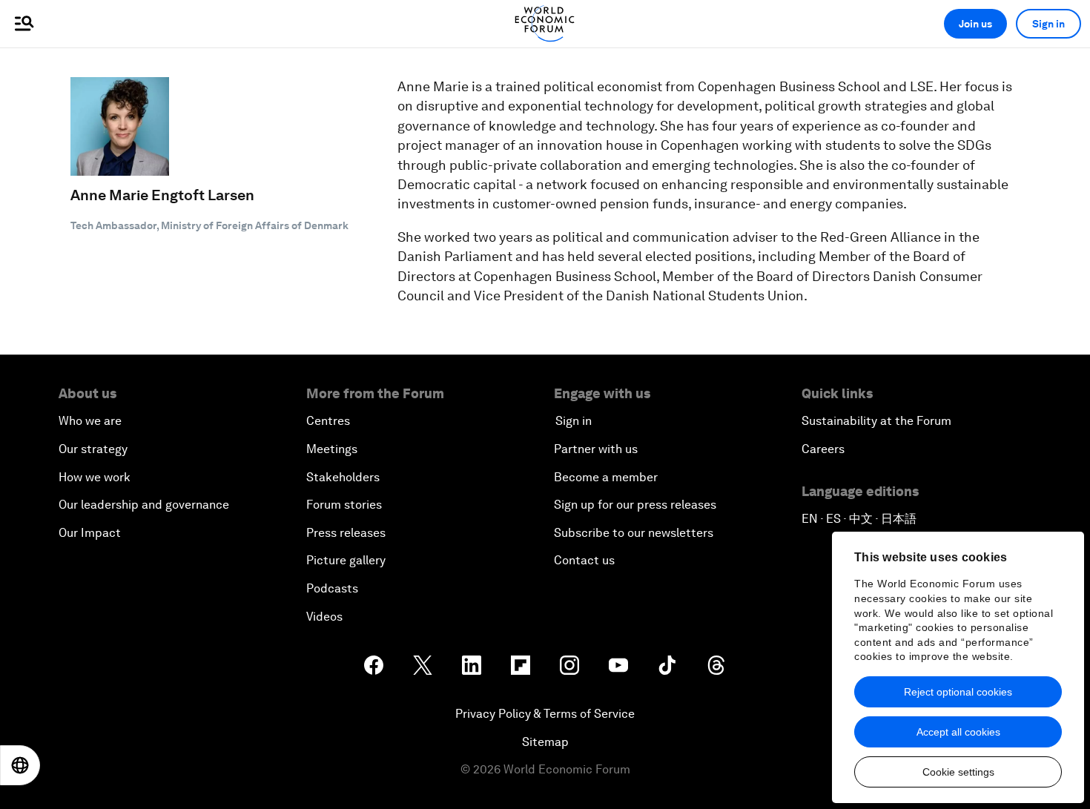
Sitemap (545, 742)
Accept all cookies (958, 732)
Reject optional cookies (958, 692)
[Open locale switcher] (20, 765)
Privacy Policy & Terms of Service (545, 714)
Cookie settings (958, 772)
